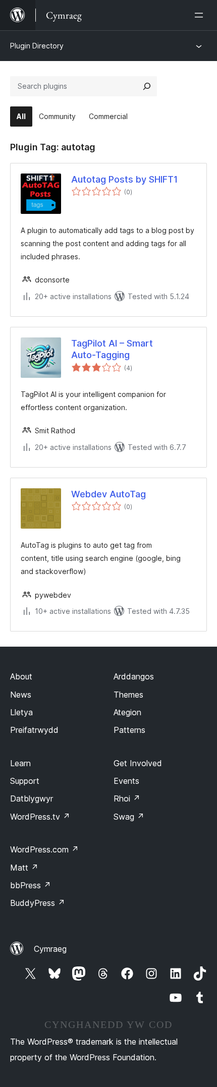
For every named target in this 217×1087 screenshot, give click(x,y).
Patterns (129, 730)
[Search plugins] (147, 86)
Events (126, 781)
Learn (20, 763)
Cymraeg (50, 949)
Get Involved (138, 763)
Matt (24, 868)
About (21, 676)
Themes (128, 695)
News (20, 695)
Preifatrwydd (34, 730)
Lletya (21, 712)
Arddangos (134, 676)
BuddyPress (37, 903)
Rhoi (127, 798)
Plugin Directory (37, 45)
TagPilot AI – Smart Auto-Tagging (112, 349)
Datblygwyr (31, 798)
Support (24, 781)
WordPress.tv (40, 817)
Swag (129, 817)
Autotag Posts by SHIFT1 (124, 179)
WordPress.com (44, 849)
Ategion (127, 712)
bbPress (30, 885)
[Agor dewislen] (201, 15)
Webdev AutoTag (108, 494)
